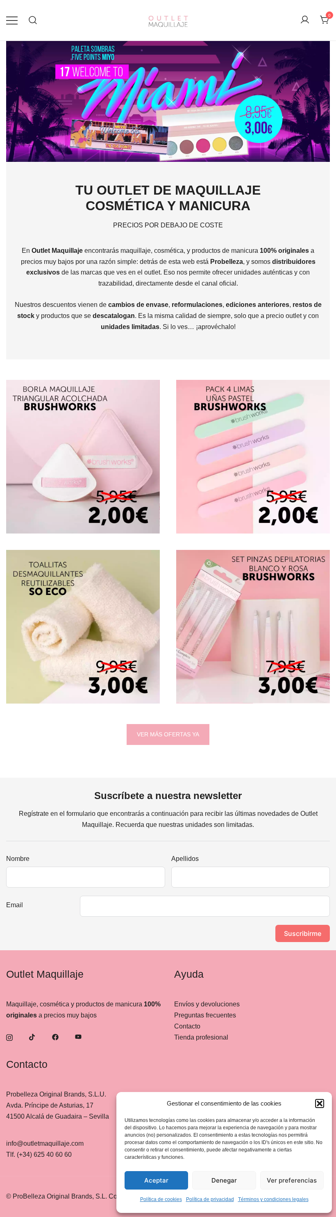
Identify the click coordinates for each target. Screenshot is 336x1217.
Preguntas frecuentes (205, 1015)
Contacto (187, 1026)
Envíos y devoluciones (207, 1004)
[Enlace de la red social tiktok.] (32, 1036)
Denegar (224, 1180)
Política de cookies (161, 1199)
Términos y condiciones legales (273, 1199)
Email (14, 904)
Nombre (18, 858)
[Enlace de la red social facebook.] (55, 1036)
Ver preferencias (292, 1180)
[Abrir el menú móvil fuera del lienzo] (12, 20)
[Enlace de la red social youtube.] (78, 1036)
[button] (320, 1103)
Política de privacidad (210, 1199)
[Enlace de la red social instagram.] (9, 1036)
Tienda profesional (201, 1037)
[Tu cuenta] (305, 20)
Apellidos (185, 858)
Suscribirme (302, 933)
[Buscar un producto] (33, 20)
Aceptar (156, 1180)
